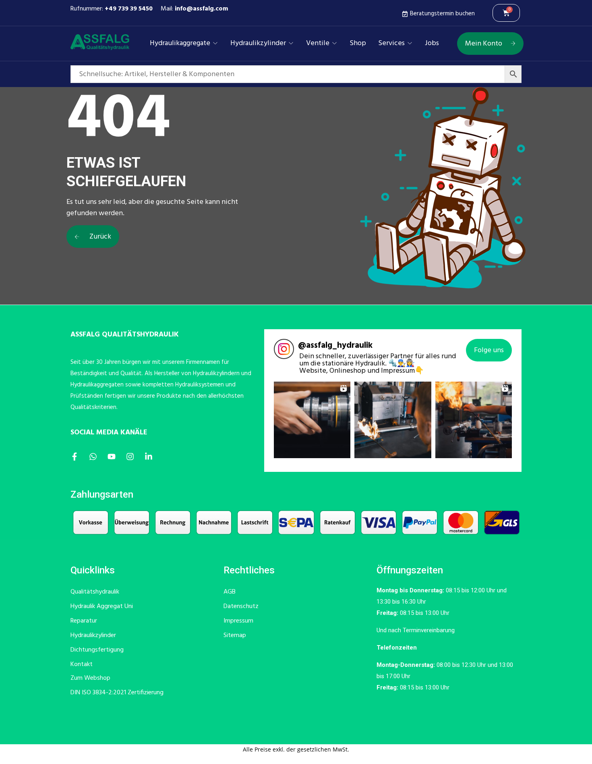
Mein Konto (483, 44)
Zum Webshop (90, 678)
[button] (312, 420)
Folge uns (489, 350)
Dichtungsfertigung (97, 650)
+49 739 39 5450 (129, 9)
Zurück (99, 237)
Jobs (432, 43)
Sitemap (235, 635)
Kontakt (81, 664)
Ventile (317, 43)
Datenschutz (241, 606)
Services (391, 43)
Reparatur (83, 621)
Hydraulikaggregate (180, 43)
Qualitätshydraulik (94, 592)
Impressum (238, 621)
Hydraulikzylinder (258, 43)
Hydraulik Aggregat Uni (101, 606)
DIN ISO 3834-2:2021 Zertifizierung (117, 692)
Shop (358, 43)
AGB (230, 592)
